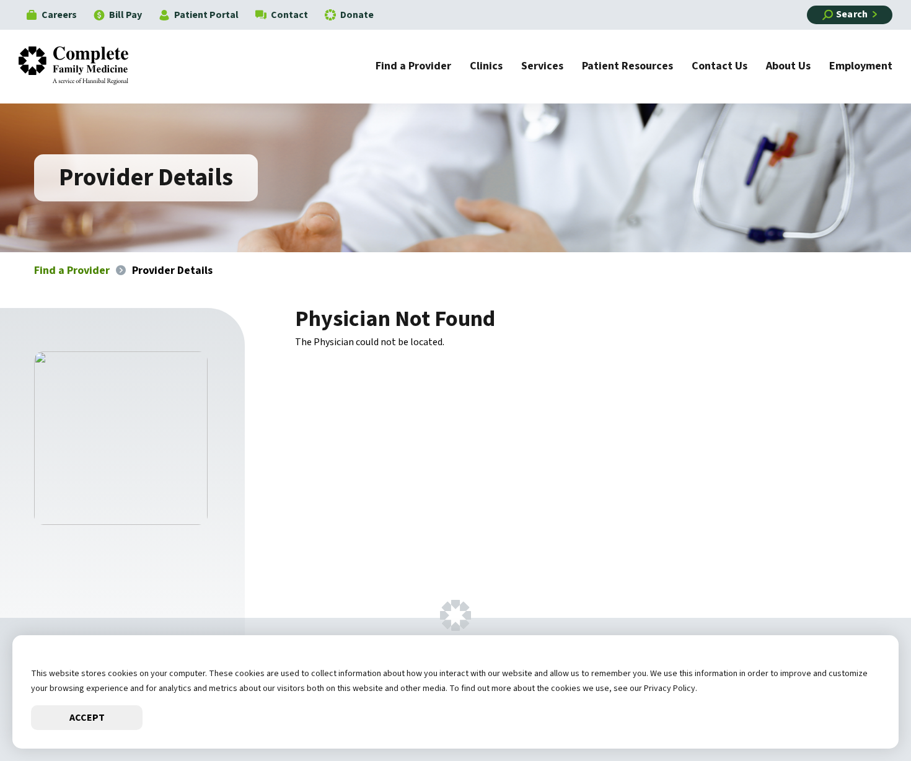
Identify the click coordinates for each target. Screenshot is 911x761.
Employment (860, 67)
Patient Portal (206, 15)
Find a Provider (413, 67)
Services (542, 67)
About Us (788, 67)
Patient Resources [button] (627, 67)
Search (852, 14)
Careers (59, 15)
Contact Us (719, 67)
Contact (289, 15)
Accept (87, 717)
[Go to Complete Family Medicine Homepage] (83, 66)
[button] (864, 714)
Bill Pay (125, 15)
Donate (357, 15)
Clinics (486, 67)
